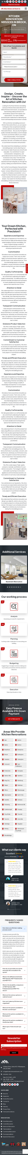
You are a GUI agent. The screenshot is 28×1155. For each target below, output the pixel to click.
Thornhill (19, 814)
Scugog (19, 809)
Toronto (6, 819)
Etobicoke (7, 771)
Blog (4, 1104)
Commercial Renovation (9, 1131)
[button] (7, 587)
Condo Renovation (8, 1124)
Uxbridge (7, 824)
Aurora (19, 740)
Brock (6, 754)
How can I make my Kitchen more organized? (13, 1002)
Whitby (6, 828)
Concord (6, 764)
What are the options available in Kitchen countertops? (13, 1008)
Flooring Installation (8, 1134)
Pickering (7, 804)
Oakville (6, 800)
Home (5, 29)
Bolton (19, 745)
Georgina (20, 771)
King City (7, 780)
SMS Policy (3, 1049)
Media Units (6, 1096)
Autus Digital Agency (21, 1153)
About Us (5, 1093)
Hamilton (20, 775)
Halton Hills (7, 775)
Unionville (20, 819)
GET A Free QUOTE (14, 719)
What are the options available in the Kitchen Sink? (13, 1021)
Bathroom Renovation (9, 1126)
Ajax (5, 740)
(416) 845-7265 (7, 1074)
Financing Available (14, 4)
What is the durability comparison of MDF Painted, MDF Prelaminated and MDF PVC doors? (13, 987)
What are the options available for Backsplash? (13, 1015)
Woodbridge (8, 835)
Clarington (20, 759)
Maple (6, 785)
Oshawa (19, 800)
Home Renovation (7, 1121)
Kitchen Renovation (8, 1098)
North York (20, 795)
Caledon (6, 759)
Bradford (7, 750)
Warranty (5, 1106)
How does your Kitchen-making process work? (12, 929)
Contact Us (6, 1101)
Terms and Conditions (8, 1111)
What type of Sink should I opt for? (12, 1027)
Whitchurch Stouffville (19, 829)
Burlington (20, 754)
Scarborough (8, 809)
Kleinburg (20, 780)
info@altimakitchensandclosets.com (12, 1071)
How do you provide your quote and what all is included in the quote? (12, 970)
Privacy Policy (6, 1109)
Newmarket (7, 795)
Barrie (6, 745)
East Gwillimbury (18, 765)
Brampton (20, 750)
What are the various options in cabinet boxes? (12, 996)
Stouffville (7, 814)
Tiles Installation (7, 1129)
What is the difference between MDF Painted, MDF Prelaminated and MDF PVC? (12, 978)
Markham (20, 785)
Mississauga (20, 790)
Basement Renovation (9, 1136)
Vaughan (19, 824)
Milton (6, 790)
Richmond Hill (21, 804)
